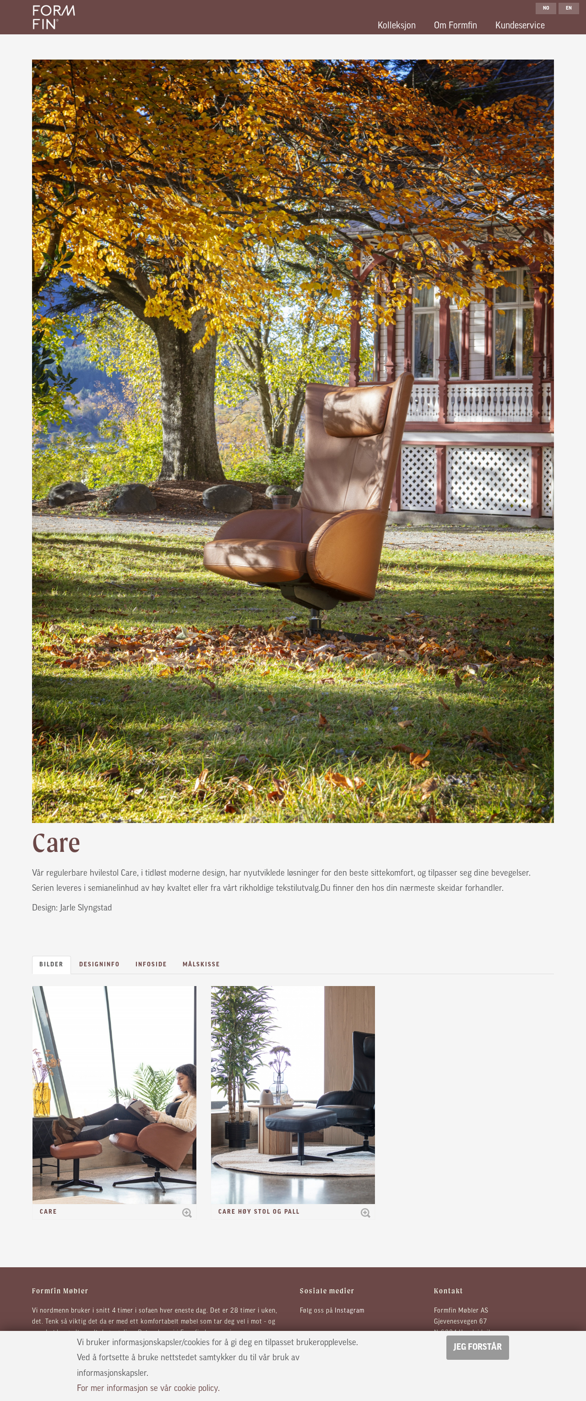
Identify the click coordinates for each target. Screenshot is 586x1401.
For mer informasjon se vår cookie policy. (148, 1389)
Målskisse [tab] (201, 965)
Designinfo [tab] (99, 965)
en (569, 8)
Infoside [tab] (151, 965)
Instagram (349, 1311)
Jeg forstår (478, 1347)
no (546, 8)
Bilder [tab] (51, 965)
